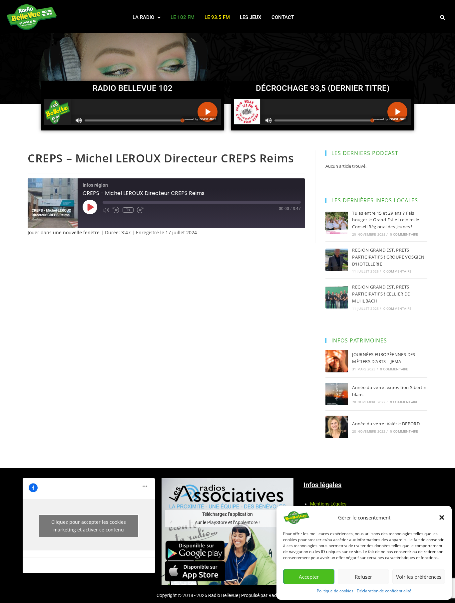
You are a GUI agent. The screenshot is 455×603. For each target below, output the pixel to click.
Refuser (363, 576)
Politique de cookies (335, 591)
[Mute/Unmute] (106, 210)
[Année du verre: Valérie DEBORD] (336, 427)
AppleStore (246, 522)
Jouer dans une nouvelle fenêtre (64, 232)
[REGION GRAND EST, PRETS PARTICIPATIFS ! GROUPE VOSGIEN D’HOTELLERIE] (336, 260)
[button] (441, 517)
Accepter (309, 576)
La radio (143, 17)
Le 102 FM (183, 17)
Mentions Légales (328, 503)
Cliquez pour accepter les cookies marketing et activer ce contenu (88, 526)
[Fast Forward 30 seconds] (140, 210)
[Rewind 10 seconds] (116, 210)
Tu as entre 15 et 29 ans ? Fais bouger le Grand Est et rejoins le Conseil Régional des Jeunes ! (385, 220)
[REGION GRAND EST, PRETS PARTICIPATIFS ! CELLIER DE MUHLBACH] (336, 297)
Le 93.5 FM (217, 17)
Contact (282, 17)
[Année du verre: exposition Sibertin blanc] (336, 394)
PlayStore (217, 522)
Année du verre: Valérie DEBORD (386, 424)
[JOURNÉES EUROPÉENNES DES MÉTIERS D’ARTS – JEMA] (336, 361)
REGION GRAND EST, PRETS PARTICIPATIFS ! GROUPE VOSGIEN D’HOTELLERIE (388, 257)
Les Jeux (250, 17)
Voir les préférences (418, 576)
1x (128, 210)
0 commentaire (404, 234)
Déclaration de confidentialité (384, 591)
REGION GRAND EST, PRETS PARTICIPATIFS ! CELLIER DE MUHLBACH (381, 294)
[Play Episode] (90, 207)
